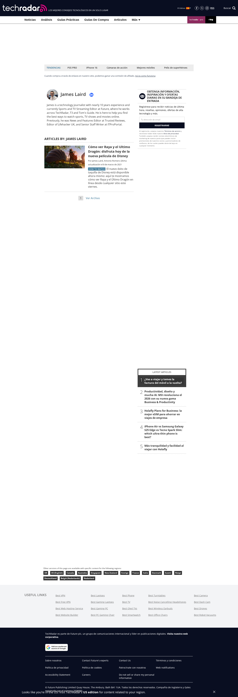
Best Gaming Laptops (102, 602)
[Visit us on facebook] (197, 8)
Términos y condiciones (168, 660)
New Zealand (111, 572)
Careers (86, 674)
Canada (70, 572)
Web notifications (165, 667)
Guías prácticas (68, 19)
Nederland (89, 578)
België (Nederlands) (70, 578)
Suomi (168, 572)
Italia (145, 572)
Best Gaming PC (99, 608)
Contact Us (125, 660)
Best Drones (200, 608)
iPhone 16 (91, 67)
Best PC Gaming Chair (102, 614)
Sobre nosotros (53, 660)
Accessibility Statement (57, 674)
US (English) (57, 572)
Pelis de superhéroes (175, 67)
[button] (230, 8)
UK (45, 572)
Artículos (120, 19)
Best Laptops (98, 595)
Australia (82, 572)
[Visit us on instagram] (207, 8)
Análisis (46, 19)
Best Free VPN (63, 602)
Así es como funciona (145, 75)
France (135, 572)
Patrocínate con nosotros (132, 667)
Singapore (96, 572)
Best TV (126, 602)
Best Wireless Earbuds (160, 608)
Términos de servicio (172, 131)
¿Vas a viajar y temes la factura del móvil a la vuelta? (163, 381)
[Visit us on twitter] (202, 8)
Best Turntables (156, 595)
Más (135, 19)
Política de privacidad (56, 667)
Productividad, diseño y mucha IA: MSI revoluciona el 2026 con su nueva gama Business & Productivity (163, 397)
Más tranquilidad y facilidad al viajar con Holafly (164, 447)
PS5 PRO (72, 67)
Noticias (30, 19)
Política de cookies (92, 667)
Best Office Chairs (158, 614)
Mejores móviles (146, 67)
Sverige (124, 572)
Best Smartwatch (131, 614)
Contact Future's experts (95, 660)
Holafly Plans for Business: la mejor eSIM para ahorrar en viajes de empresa (163, 414)
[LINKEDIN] (91, 94)
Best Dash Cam (202, 602)
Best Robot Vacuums (205, 614)
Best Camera (201, 595)
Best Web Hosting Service (69, 608)
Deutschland (50, 578)
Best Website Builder (67, 614)
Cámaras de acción (117, 67)
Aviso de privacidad (171, 133)
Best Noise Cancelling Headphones (167, 602)
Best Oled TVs (129, 608)
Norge (178, 572)
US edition (90, 692)
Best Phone (128, 595)
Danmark (156, 572)
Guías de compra (96, 19)
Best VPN (60, 595)
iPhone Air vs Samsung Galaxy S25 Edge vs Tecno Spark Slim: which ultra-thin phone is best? (163, 432)
